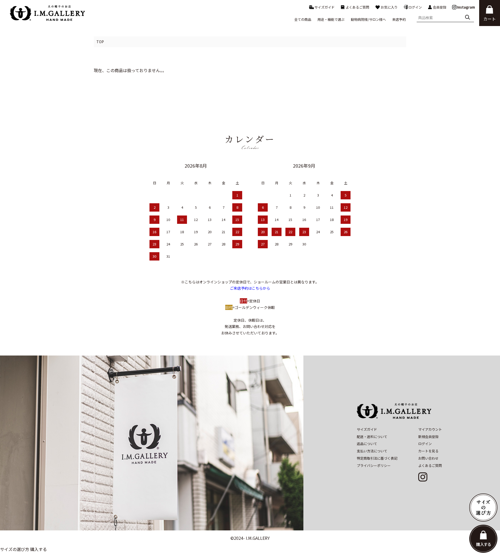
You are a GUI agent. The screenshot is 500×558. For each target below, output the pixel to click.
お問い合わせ (428, 458)
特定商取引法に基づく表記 (377, 458)
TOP (100, 41)
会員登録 (439, 7)
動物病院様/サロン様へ (368, 19)
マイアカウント (430, 429)
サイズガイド (324, 7)
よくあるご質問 (357, 7)
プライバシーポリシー (374, 465)
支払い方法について (372, 450)
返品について (367, 443)
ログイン (415, 7)
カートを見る (428, 450)
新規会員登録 (428, 436)
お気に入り (389, 7)
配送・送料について (372, 436)
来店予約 (399, 19)
